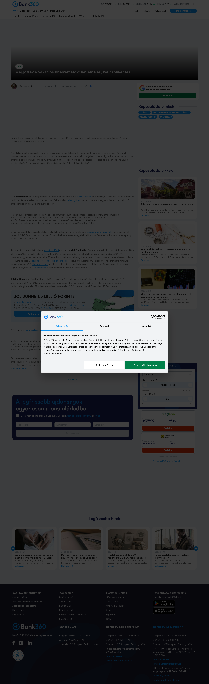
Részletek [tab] (104, 326)
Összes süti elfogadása (145, 365)
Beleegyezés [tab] (61, 326)
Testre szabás (102, 365)
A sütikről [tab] (147, 326)
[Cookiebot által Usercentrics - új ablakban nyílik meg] (152, 317)
